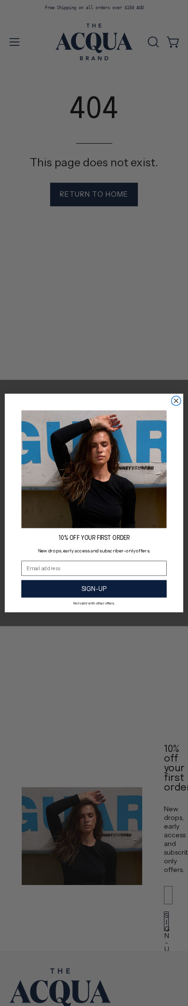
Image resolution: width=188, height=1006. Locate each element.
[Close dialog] (176, 401)
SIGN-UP (94, 588)
